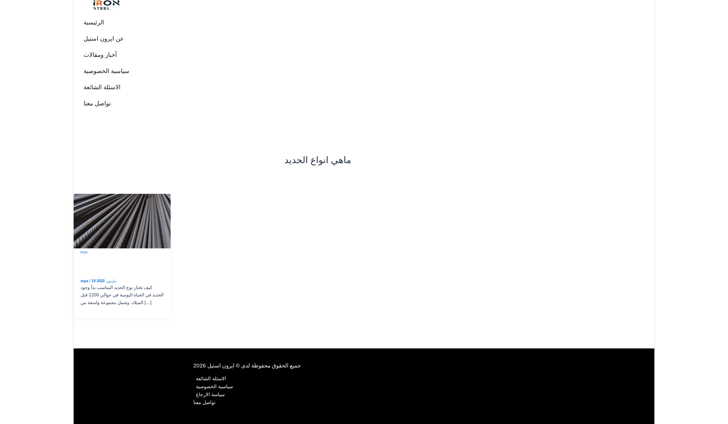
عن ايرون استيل (104, 38)
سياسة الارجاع (210, 394)
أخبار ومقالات (100, 54)
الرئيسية (94, 22)
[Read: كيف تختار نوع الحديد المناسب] (122, 220)
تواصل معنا (97, 103)
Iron (84, 252)
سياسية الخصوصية (106, 71)
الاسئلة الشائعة (102, 87)
